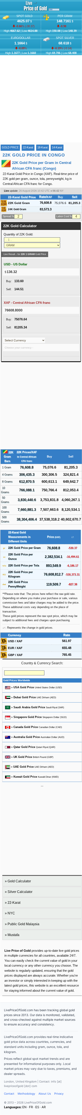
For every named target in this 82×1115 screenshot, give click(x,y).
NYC (11, 913)
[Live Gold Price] (35, 10)
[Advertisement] (41, 99)
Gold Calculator (19, 881)
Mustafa (13, 935)
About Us (44, 1093)
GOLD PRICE (10, 147)
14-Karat (57, 147)
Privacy (58, 1093)
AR (44, 1107)
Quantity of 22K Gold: (18, 234)
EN (24, 1107)
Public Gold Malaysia (23, 924)
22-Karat (28, 147)
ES (37, 1107)
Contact (9, 1093)
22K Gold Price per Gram (24, 547)
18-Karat (42, 147)
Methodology (26, 1093)
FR (31, 1107)
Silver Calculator (20, 892)
